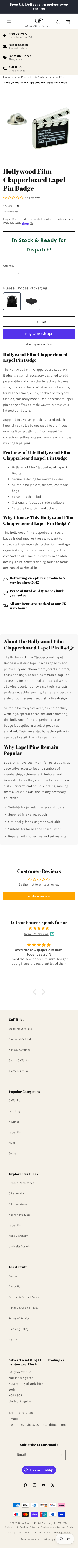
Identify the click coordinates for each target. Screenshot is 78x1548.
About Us (14, 1286)
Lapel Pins (15, 1132)
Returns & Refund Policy (24, 1297)
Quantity (8, 266)
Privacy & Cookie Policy (24, 1308)
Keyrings (14, 1122)
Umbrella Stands (19, 1246)
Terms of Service (19, 1318)
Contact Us (16, 1276)
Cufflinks (14, 1100)
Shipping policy (52, 1539)
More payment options (39, 344)
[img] (39, 928)
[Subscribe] (60, 1455)
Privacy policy (62, 1532)
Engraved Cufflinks (21, 1039)
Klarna (13, 1339)
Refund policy (42, 1532)
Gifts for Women (19, 1204)
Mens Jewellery (18, 1236)
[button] (8, 22)
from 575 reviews (36, 934)
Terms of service (30, 1539)
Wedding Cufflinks (20, 1029)
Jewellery (14, 1111)
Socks (12, 1153)
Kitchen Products (19, 1215)
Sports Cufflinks (19, 1060)
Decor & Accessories (21, 1183)
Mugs (12, 1143)
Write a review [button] (39, 896)
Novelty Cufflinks (19, 1050)
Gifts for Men (17, 1193)
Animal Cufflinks (19, 1071)
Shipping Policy (19, 1329)
